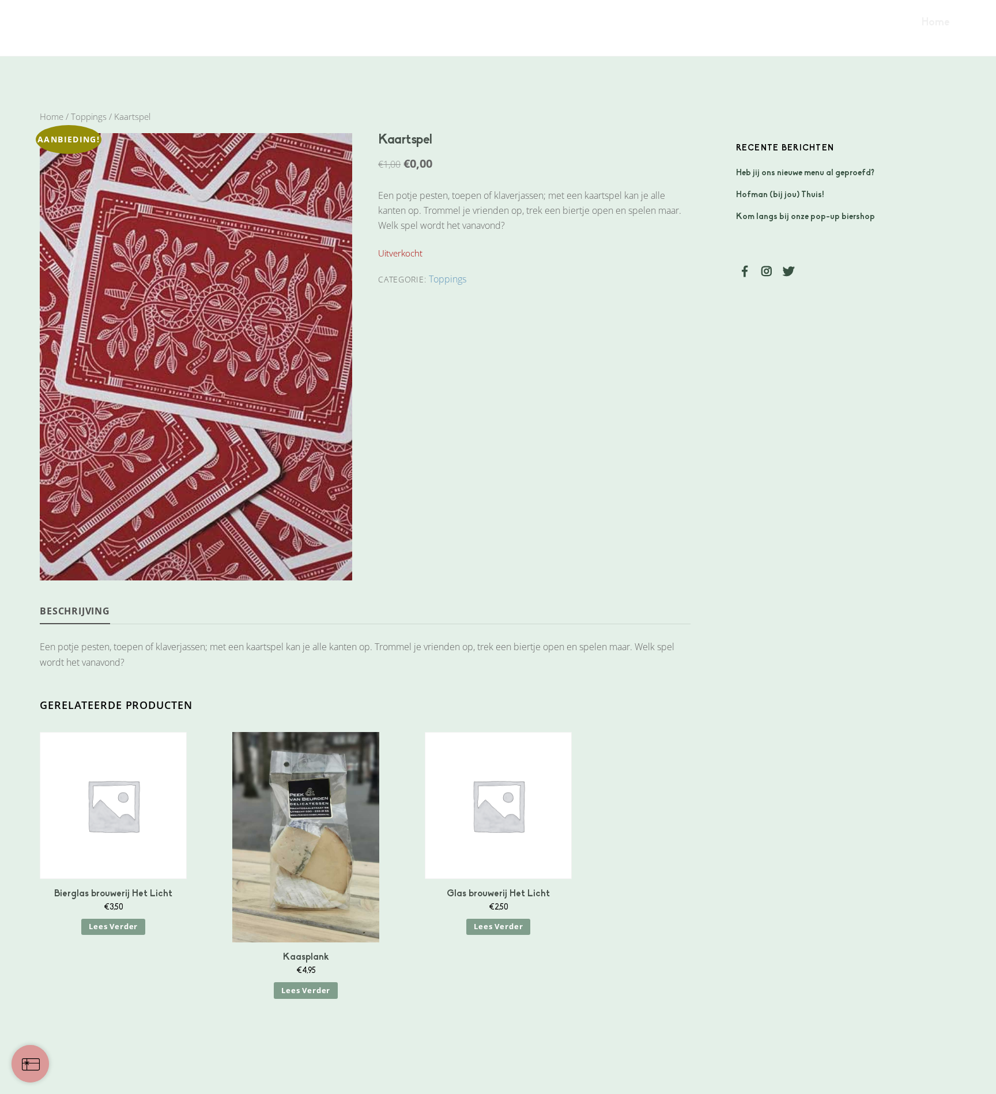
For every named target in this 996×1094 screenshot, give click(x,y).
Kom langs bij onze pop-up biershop (805, 217)
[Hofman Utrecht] (91, 33)
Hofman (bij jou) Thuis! (780, 195)
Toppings (89, 116)
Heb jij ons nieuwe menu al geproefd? (805, 173)
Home (936, 23)
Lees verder (113, 926)
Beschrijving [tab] (75, 611)
